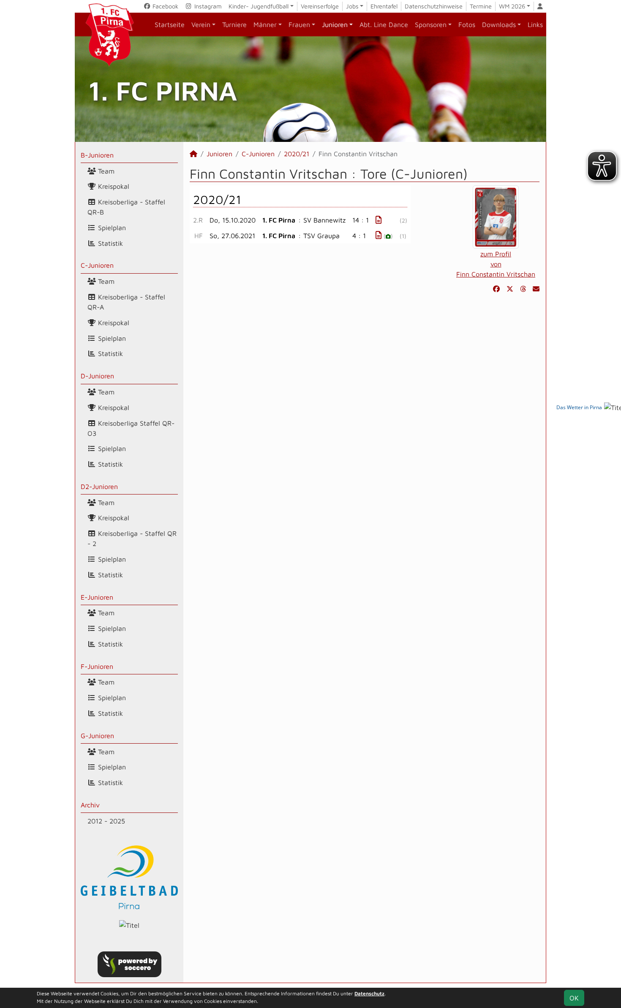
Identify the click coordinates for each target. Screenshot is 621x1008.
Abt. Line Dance (384, 24)
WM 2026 (512, 6)
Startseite (170, 24)
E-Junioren (97, 597)
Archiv (90, 805)
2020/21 (296, 154)
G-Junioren (97, 735)
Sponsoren (431, 24)
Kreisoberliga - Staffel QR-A (126, 302)
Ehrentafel (384, 6)
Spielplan (111, 227)
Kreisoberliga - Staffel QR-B (126, 207)
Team (105, 171)
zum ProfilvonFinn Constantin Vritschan (495, 264)
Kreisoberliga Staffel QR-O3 (130, 428)
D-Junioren (97, 376)
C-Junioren (97, 265)
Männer (265, 24)
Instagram (207, 6)
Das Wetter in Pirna (579, 407)
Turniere (234, 24)
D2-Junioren (99, 486)
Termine (481, 6)
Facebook (164, 6)
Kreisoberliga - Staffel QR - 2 (132, 538)
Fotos (466, 24)
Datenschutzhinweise (434, 6)
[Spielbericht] (378, 220)
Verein (200, 24)
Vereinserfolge (320, 6)
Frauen (299, 24)
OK (574, 998)
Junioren (335, 24)
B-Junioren (97, 155)
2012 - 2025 (106, 821)
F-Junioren (97, 666)
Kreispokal (112, 186)
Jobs (352, 6)
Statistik (109, 243)
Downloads (499, 24)
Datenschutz (369, 993)
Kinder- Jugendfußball (259, 6)
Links (535, 24)
